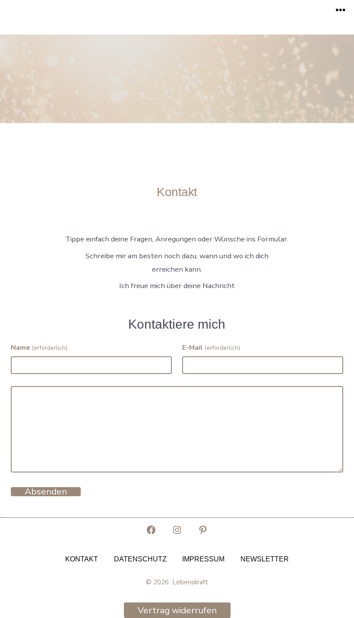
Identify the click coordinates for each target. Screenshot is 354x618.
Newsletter (264, 559)
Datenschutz (140, 559)
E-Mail (211, 347)
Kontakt (81, 559)
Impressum (203, 559)
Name (39, 347)
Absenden (46, 491)
